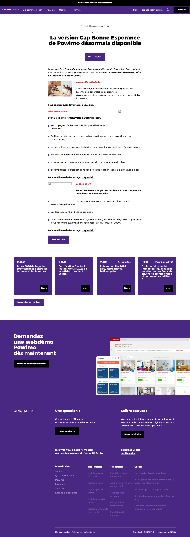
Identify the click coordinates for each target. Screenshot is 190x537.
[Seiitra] (10, 10)
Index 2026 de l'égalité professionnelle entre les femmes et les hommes (32, 269)
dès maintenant (105, 3)
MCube (173, 532)
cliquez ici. (88, 105)
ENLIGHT (148, 532)
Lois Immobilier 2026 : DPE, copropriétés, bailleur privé (113, 269)
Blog (91, 26)
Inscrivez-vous (63, 450)
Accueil (84, 26)
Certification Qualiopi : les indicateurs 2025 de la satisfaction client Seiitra (73, 270)
